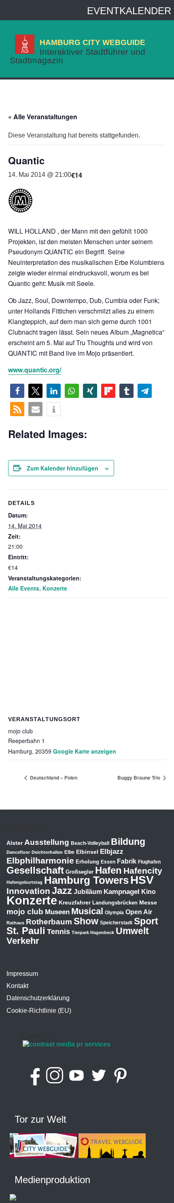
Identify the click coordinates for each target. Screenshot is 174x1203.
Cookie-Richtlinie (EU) (38, 1010)
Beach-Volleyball (90, 843)
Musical (87, 911)
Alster (14, 843)
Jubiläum (88, 891)
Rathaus (15, 922)
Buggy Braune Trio (139, 777)
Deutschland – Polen (53, 777)
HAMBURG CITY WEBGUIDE (92, 42)
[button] (17, 391)
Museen (57, 912)
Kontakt (17, 985)
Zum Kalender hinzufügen (62, 468)
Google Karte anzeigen (84, 751)
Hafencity (142, 870)
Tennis (58, 932)
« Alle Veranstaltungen (42, 116)
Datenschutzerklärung (38, 998)
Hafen (108, 870)
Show (86, 921)
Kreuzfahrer (75, 902)
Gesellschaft (35, 870)
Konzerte (54, 588)
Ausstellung (46, 842)
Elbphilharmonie (40, 861)
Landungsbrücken (115, 903)
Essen (108, 862)
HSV (142, 880)
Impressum (22, 973)
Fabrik (126, 861)
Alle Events (23, 588)
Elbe (69, 852)
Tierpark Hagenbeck (93, 932)
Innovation (28, 891)
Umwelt (132, 931)
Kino (148, 891)
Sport (146, 921)
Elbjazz (111, 851)
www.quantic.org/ (34, 369)
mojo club (24, 911)
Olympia (114, 912)
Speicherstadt (116, 923)
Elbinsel (87, 852)
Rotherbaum (49, 921)
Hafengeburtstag (24, 882)
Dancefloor (18, 852)
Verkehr (22, 941)
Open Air (138, 912)
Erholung (87, 862)
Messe (148, 902)
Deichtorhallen (47, 852)
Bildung (128, 841)
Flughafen (149, 861)
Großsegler (79, 872)
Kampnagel (122, 892)
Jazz (62, 890)
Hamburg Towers (86, 880)
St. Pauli (25, 930)
